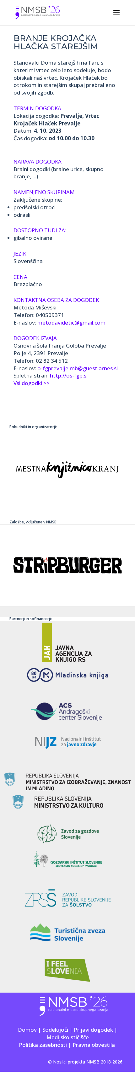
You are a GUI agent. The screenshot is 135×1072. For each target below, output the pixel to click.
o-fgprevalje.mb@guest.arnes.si (77, 368)
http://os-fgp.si (69, 375)
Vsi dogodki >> (32, 383)
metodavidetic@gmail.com (71, 322)
